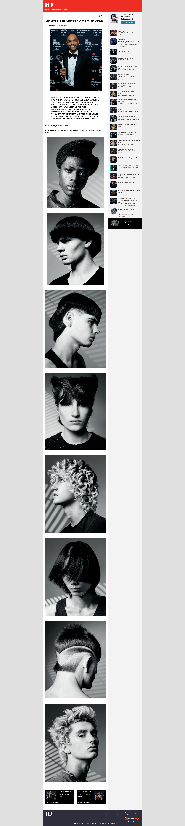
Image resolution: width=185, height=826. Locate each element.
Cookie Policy (135, 815)
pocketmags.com (132, 821)
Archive (66, 9)
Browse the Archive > (127, 225)
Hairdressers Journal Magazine (130, 813)
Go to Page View (128, 23)
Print (92, 16)
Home (47, 9)
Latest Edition (56, 9)
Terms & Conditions (125, 815)
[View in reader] (113, 23)
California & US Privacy (114, 815)
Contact (98, 815)
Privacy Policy (104, 815)
